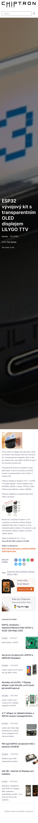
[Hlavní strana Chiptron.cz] (19, 5)
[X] (19, 560)
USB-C (15, 574)
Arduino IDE (11, 571)
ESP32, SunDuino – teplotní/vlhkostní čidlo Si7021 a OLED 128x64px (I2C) (17, 628)
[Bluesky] (19, 564)
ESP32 (30, 471)
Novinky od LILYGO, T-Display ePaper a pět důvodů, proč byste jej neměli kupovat (18, 685)
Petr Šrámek (11, 242)
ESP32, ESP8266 (21, 571)
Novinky (5, 236)
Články (5, 638)
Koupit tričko (24, 589)
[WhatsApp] (28, 560)
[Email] (24, 564)
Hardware (31, 571)
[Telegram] (15, 564)
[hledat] (34, 13)
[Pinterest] (32, 560)
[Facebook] (15, 560)
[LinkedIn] (24, 560)
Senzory (10, 574)
